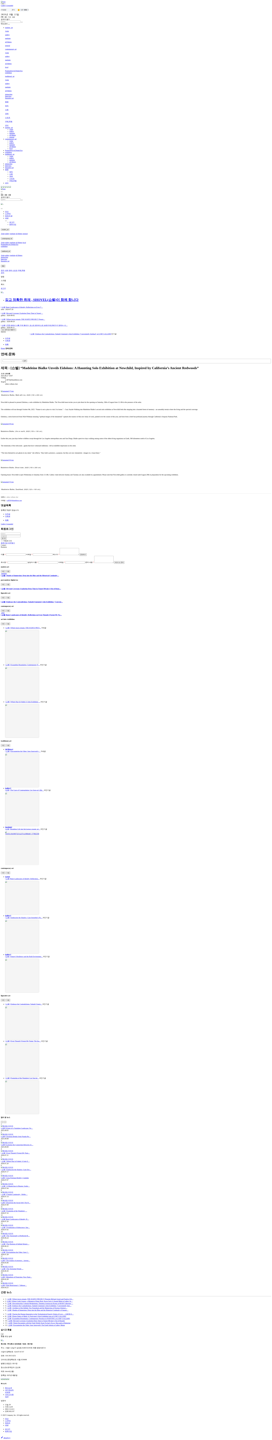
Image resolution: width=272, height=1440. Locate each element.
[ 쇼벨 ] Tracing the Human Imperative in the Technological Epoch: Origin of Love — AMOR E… (40, 1314)
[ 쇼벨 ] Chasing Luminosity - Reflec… (14, 1194)
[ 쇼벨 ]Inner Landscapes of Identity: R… (15, 1219)
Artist (7, 31)
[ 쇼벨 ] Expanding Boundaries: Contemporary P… (22, 665)
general (7, 46)
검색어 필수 (5, 19)
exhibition (8, 73)
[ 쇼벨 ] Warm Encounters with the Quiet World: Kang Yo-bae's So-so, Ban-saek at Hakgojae (39, 1323)
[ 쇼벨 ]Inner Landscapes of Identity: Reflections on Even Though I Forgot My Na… (31, 615)
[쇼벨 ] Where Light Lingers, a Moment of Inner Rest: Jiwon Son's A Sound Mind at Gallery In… (40, 1301)
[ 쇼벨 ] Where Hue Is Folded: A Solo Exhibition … (22, 702)
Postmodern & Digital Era (14, 71)
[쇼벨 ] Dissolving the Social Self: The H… (15, 1203)
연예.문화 (8, 121)
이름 (3, 554)
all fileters (8, 42)
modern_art (9, 28)
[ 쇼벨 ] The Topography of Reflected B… (15, 1236)
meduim (8, 38)
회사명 (4, 562)
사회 (6, 110)
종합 (6, 102)
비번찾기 (11, 543)
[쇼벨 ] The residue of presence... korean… (15, 1260)
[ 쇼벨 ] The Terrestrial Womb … (12, 1269)
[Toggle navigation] (9, 24)
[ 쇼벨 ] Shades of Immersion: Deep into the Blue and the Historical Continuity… (30, 575)
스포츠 (7, 118)
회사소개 (8, 1388)
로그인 (11, 222)
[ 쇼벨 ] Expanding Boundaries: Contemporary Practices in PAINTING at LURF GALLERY (38, 1318)
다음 (8, 571)
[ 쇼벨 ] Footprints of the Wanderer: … (14, 1211)
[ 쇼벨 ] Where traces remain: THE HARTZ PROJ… (23, 628)
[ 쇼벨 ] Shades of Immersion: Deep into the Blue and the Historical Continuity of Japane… (37, 1310)
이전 (3, 571)
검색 (24, 361)
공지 (6, 125)
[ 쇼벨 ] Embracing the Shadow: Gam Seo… (16, 1170)
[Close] (2, 208)
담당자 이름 (33, 562)
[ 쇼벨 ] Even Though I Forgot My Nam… (15, 1153)
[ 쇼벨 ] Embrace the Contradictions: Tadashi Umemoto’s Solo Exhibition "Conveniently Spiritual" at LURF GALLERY (41, 334)
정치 (6, 106)
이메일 (29, 554)
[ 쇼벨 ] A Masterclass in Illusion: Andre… (15, 1186)
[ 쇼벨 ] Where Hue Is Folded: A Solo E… (15, 1161)
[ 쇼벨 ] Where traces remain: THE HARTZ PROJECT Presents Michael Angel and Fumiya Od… (40, 1299)
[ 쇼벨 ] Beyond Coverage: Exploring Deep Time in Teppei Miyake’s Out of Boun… (31, 589)
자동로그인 (7, 541)
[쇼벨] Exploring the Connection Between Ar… (17, 1145)
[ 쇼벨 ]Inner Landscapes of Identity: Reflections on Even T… (22, 307)
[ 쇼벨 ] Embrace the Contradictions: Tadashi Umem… (23, 1004)
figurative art (9, 98)
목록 (6, 344)
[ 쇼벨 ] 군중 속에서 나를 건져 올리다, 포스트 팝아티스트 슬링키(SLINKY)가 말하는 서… (34, 325)
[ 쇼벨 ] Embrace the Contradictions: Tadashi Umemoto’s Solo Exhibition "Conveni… (32, 602)
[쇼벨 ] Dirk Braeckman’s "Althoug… (14, 1285)
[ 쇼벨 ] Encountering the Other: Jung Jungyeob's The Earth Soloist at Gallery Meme (36, 1325)
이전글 (7, 338)
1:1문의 (8, 1421)
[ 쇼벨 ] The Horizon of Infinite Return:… (15, 1244)
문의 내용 (89, 562)
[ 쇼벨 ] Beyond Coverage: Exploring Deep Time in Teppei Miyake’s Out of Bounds (36, 1321)
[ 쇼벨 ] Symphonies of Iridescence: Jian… (15, 1227)
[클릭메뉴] (6, 220)
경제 (6, 114)
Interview (8, 96)
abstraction (8, 94)
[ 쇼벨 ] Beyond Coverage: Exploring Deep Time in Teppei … (22, 313)
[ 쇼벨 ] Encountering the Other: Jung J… (15, 1252)
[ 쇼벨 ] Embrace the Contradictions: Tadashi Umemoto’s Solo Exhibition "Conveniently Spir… (39, 1306)
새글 (6, 1425)
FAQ (6, 1419)
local (6, 67)
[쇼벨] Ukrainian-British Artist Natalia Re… (16, 1136)
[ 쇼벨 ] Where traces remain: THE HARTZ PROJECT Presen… (23, 319)
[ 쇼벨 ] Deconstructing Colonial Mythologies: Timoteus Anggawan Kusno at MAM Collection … (40, 1303)
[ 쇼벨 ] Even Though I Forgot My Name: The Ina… (23, 1041)
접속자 (7, 1423)
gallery (7, 35)
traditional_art (9, 76)
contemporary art (10, 49)
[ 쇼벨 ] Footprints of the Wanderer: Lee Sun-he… (22, 1078)
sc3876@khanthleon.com (14, 500)
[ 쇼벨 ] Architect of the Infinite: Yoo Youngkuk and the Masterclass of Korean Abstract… (37, 1308)
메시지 (56, 554)
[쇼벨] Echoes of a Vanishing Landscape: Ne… (17, 1128)
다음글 (7, 340)
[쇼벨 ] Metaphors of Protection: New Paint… (16, 1277)
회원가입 (12, 224)
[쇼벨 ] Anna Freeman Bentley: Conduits (15, 1178)
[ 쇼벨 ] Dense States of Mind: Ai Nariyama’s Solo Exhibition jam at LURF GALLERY (36, 1316)
